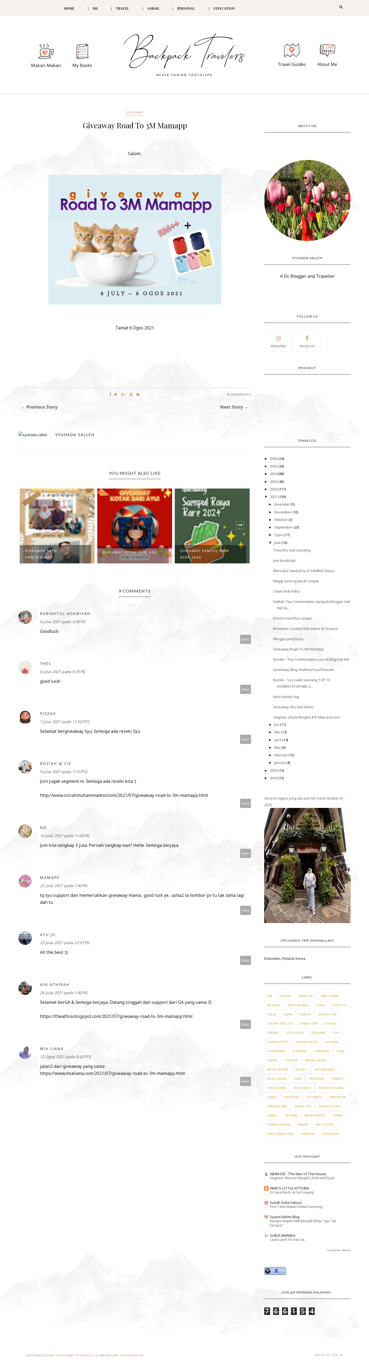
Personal (316, 1079)
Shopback (314, 1097)
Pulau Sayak (276, 1088)
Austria (285, 996)
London (291, 1060)
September (283, 527)
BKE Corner (330, 996)
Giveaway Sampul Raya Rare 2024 (204, 554)
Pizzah (48, 713)
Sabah (272, 1097)
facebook (307, 346)
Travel (122, 9)
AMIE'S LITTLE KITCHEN (289, 1188)
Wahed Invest (315, 1115)
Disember (282, 504)
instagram (278, 346)
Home (69, 9)
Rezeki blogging (331, 1088)
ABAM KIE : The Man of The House (298, 1173)
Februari (281, 755)
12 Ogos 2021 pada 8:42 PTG (65, 1056)
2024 (274, 473)
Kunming (300, 1051)
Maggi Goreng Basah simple (296, 581)
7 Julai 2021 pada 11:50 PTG (64, 721)
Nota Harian (277, 1079)
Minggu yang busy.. (289, 638)
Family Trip (309, 1023)
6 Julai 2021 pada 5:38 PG (62, 621)
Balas (246, 639)
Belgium (273, 1005)
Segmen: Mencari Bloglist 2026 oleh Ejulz (302, 1178)
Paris (298, 1079)
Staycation (224, 9)
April (278, 739)
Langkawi (321, 1051)
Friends (273, 1033)
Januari (280, 762)
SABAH (153, 9)
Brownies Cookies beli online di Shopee (305, 628)
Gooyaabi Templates (75, 1355)
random (307, 1134)
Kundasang (276, 1051)
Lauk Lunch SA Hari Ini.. (288, 1239)
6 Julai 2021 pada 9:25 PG (62, 671)
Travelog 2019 (330, 1106)
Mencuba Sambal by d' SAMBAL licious (304, 570)
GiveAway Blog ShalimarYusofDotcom (303, 669)
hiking (338, 1115)
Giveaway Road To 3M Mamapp (298, 649)
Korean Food (278, 1042)
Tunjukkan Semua (339, 1250)
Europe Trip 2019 (280, 1023)
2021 (274, 496)
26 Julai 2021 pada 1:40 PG (63, 992)
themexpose (132, 1355)
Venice (272, 1115)
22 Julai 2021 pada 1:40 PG (63, 885)
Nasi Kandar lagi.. (287, 696)
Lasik (340, 1051)
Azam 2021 (306, 996)
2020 (274, 770)
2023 (274, 481)
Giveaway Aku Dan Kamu (293, 706)
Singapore (338, 1097)
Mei (277, 732)
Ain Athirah (54, 984)
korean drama (278, 1124)
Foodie (330, 1023)
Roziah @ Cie (56, 763)
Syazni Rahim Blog (285, 1216)
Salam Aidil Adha (286, 591)
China (320, 1005)
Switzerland (277, 1106)
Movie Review (277, 1069)
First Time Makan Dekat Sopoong (296, 1206)
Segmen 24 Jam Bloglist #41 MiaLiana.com (306, 717)
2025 (274, 466)
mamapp (49, 877)
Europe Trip (327, 1014)
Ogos (279, 534)
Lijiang (272, 1060)
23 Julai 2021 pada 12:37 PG (64, 942)
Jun (277, 724)
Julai (277, 542)
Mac (277, 747)
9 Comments (239, 394)
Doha (288, 1014)
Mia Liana (52, 1048)
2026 (274, 458)
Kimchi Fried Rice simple (292, 618)
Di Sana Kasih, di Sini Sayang (292, 1192)
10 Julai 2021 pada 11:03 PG (64, 835)
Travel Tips (302, 1106)
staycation (330, 1134)
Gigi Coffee (295, 1033)
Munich (301, 1069)
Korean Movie (307, 1042)
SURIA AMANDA (282, 1235)
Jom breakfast (284, 560)
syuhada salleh (75, 434)
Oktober (281, 519)
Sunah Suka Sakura (285, 1202)
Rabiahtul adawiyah (65, 613)
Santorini (291, 1097)
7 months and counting (291, 550)
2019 (274, 778)
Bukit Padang (298, 1005)
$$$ (95, 9)
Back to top (327, 1355)
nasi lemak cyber (280, 1134)
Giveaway (135, 112)
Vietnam (290, 1115)
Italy (336, 1033)
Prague (337, 1079)
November (283, 512)
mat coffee (324, 1124)
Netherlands (324, 1069)
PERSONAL (186, 9)
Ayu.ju (47, 934)
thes (45, 663)
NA (43, 827)
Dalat (271, 1014)
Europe (305, 1014)
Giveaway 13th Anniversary (41, 554)
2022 (274, 489)
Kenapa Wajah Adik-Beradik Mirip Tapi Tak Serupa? (303, 1223)
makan (303, 1124)
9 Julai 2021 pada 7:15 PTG (63, 771)
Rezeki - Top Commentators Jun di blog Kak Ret (311, 659)
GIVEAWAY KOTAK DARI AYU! (131, 552)
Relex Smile (302, 1088)
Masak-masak (315, 1060)
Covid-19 (339, 1005)
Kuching (331, 1042)
